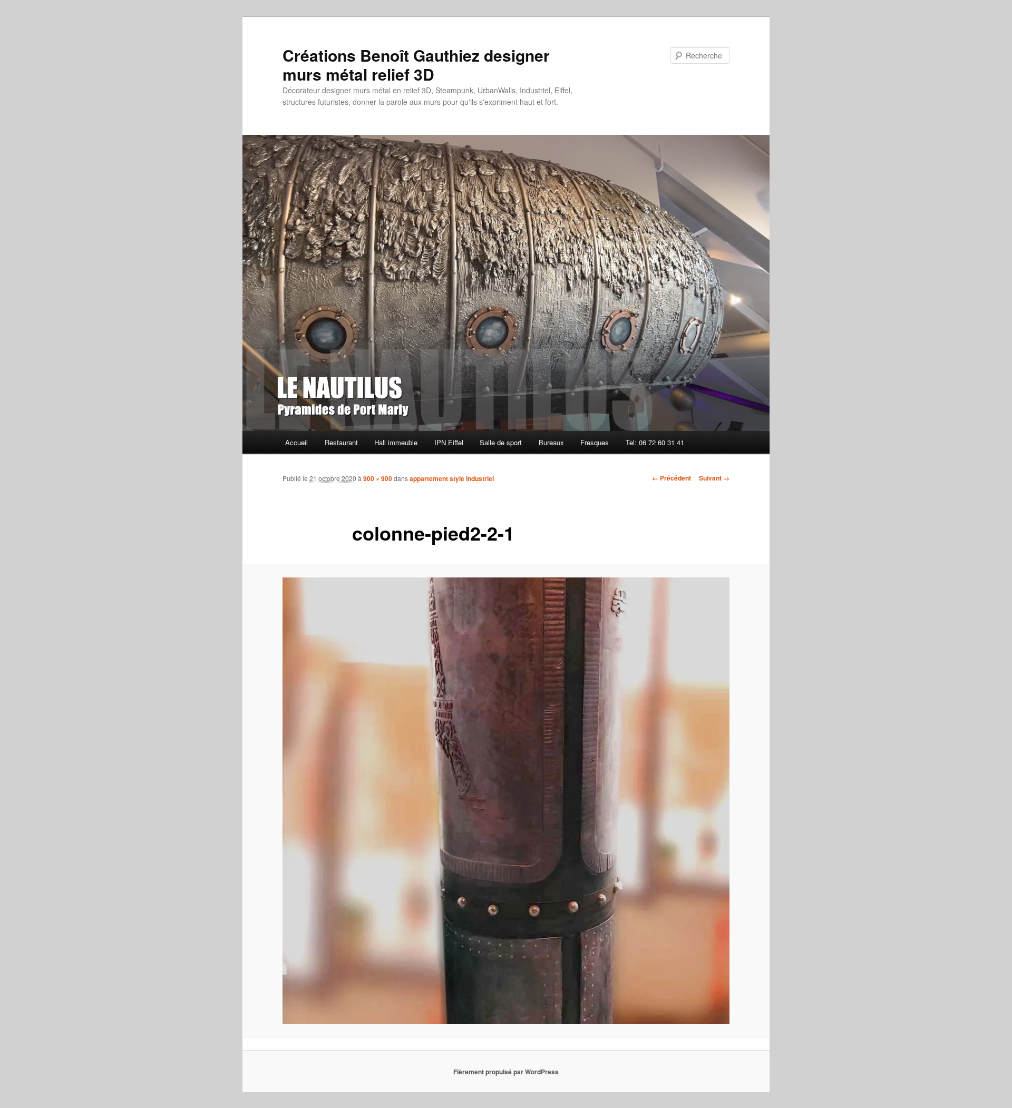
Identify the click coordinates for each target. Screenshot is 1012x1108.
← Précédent (671, 478)
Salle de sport (501, 442)
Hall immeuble (395, 442)
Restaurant (341, 442)
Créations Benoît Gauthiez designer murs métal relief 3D (416, 64)
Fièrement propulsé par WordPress (506, 1071)
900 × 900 (377, 478)
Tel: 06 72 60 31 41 (655, 442)
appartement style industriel (452, 478)
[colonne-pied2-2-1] (506, 800)
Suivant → (714, 478)
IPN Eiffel (448, 442)
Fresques (594, 442)
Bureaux (551, 442)
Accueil (296, 442)
